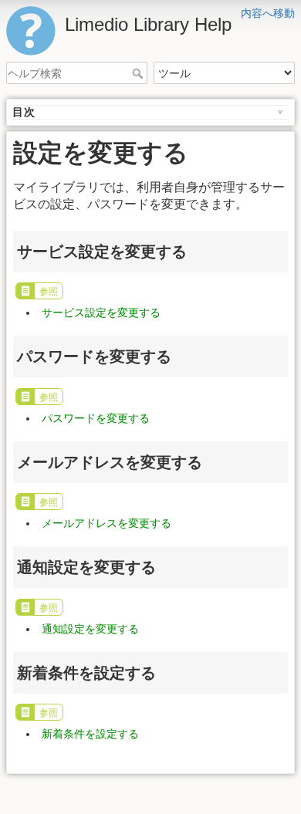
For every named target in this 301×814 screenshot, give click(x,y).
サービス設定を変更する (101, 312)
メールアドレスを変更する (106, 523)
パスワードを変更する (96, 418)
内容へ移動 (268, 13)
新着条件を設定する (90, 734)
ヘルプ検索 (139, 73)
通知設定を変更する (90, 629)
